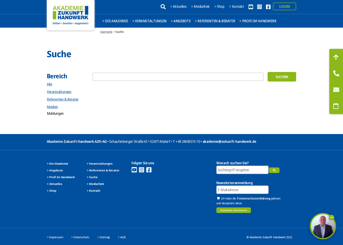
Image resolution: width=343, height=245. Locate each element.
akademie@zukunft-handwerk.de (229, 141)
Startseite (106, 32)
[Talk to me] (323, 226)
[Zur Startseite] (70, 15)
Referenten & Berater (63, 99)
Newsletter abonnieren (233, 210)
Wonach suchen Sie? (232, 162)
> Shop (219, 6)
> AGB (122, 237)
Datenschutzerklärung (254, 198)
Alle (49, 84)
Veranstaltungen (59, 91)
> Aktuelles (178, 6)
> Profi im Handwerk (257, 20)
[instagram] (259, 6)
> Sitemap (103, 237)
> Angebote (181, 20)
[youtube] (251, 6)
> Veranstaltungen (149, 20)
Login (284, 6)
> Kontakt (237, 6)
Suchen (282, 76)
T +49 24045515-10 (186, 141)
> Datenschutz (80, 237)
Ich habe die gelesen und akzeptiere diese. (248, 200)
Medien (52, 106)
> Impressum (55, 237)
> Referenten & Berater (215, 20)
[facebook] (268, 6)
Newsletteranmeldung (234, 182)
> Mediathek (200, 6)
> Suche (92, 177)
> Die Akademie (115, 20)
